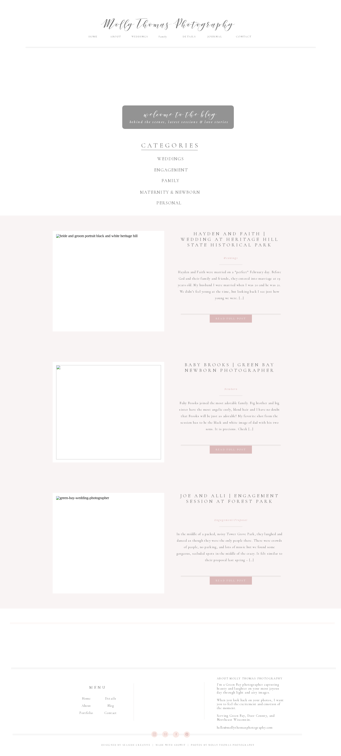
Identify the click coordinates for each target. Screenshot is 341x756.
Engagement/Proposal (231, 520)
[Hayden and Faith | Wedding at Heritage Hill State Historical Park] (108, 281)
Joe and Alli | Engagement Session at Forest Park (229, 498)
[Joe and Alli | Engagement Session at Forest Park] (108, 543)
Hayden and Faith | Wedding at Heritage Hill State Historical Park (230, 239)
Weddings (231, 258)
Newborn (231, 389)
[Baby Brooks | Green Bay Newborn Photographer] (108, 412)
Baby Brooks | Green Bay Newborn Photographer (230, 367)
